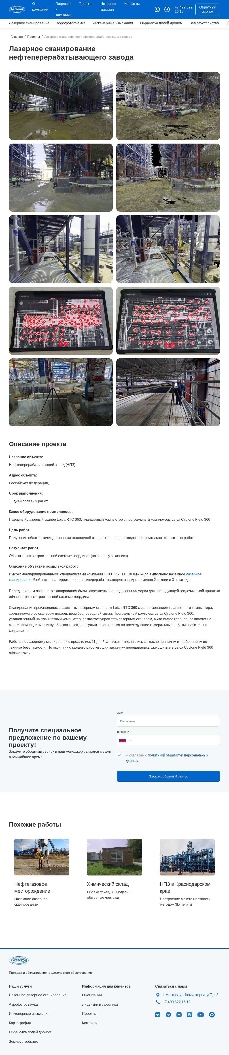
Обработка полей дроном (161, 23)
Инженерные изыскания (113, 23)
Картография (20, 1023)
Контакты (132, 4)
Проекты (86, 4)
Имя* (120, 713)
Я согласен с (167, 758)
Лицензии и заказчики (100, 1004)
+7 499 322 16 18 (184, 9)
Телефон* (123, 731)
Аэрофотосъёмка (71, 23)
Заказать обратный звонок (168, 776)
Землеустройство (204, 23)
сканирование (29, 23)
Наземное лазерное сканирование (38, 995)
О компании (92, 995)
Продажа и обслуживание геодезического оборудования (50, 972)
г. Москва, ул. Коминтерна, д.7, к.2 (190, 995)
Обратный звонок (207, 9)
